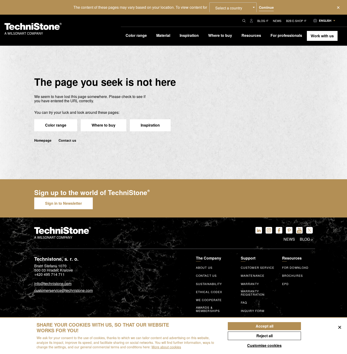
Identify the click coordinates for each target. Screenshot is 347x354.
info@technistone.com (53, 283)
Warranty (250, 284)
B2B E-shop (294, 21)
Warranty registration (253, 293)
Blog (261, 21)
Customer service (258, 267)
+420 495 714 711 (49, 274)
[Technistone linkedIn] (258, 230)
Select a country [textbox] (228, 8)
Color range (55, 125)
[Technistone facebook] (279, 230)
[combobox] (233, 7)
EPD (285, 284)
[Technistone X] (309, 230)
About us (204, 267)
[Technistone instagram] (269, 230)
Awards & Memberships (208, 309)
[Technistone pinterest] (289, 230)
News (277, 21)
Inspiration (150, 125)
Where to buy (103, 125)
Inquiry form (252, 310)
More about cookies (166, 347)
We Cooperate (209, 300)
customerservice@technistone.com (63, 290)
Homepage (42, 140)
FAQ (244, 302)
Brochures (292, 275)
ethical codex (209, 292)
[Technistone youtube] (299, 230)
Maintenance (252, 275)
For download (295, 267)
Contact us (67, 140)
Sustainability (209, 284)
